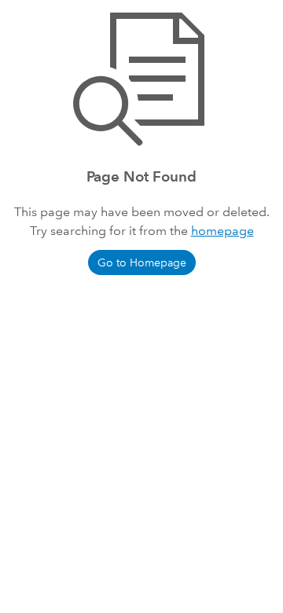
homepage (222, 230)
